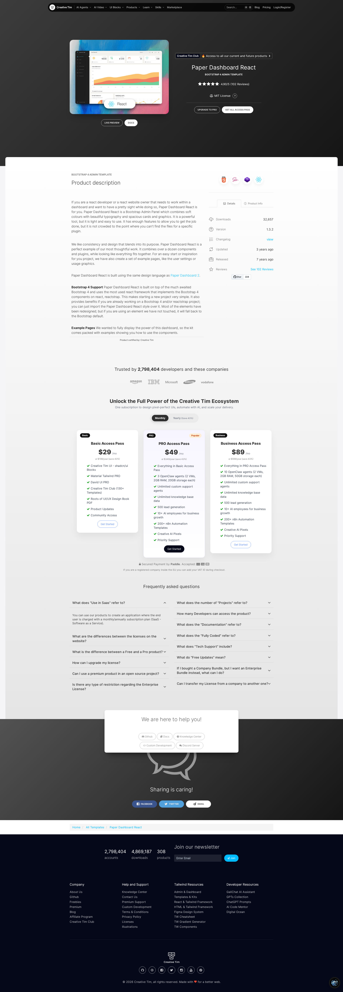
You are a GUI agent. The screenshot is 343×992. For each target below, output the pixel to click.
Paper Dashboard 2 (185, 275)
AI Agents (82, 7)
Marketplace (174, 7)
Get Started (107, 524)
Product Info (255, 203)
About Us (76, 892)
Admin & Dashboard (187, 892)
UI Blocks (115, 7)
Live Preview (112, 122)
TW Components (185, 926)
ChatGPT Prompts (239, 902)
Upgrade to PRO (207, 109)
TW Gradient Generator (190, 921)
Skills (158, 7)
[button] (239, 7)
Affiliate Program (81, 916)
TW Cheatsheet (184, 916)
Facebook (146, 804)
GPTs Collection (237, 897)
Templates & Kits (185, 897)
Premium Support (134, 902)
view (270, 239)
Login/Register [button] (282, 7)
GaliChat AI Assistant (241, 892)
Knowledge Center (190, 736)
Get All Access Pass (237, 109)
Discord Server (191, 745)
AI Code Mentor (237, 907)
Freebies (75, 902)
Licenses (128, 921)
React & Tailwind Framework (193, 902)
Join (232, 858)
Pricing (267, 7)
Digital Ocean (236, 912)
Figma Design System (188, 912)
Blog (257, 7)
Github (148, 736)
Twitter (173, 804)
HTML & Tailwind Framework (193, 907)
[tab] (119, 603)
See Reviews (262, 269)
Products (131, 7)
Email (200, 804)
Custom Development (159, 745)
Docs (131, 122)
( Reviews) (239, 84)
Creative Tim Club (82, 921)
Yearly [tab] (183, 418)
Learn (146, 7)
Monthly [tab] (160, 418)
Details (231, 203)
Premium (75, 907)
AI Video (99, 7)
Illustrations (130, 926)
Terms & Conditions (135, 912)
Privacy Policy (131, 916)
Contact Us (129, 897)
